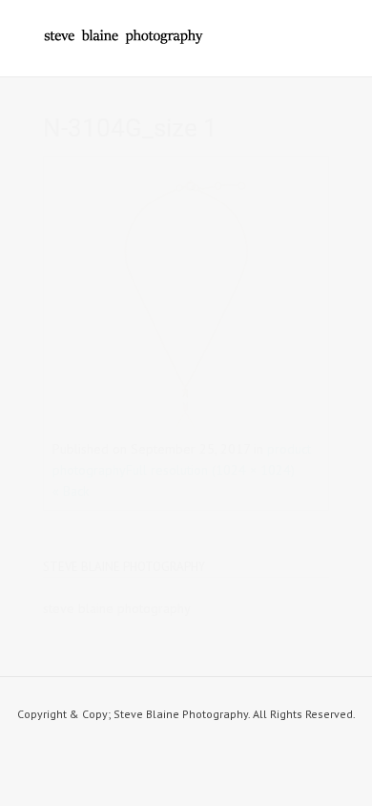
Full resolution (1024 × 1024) (210, 469)
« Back (70, 490)
